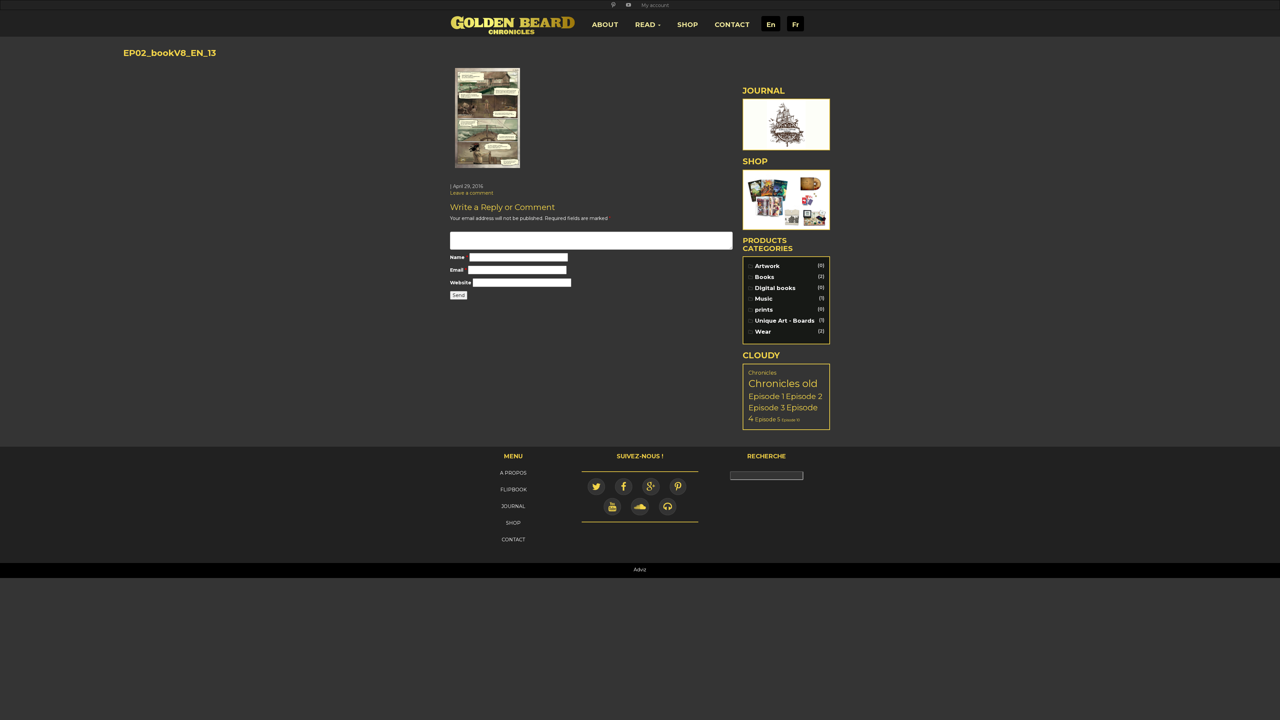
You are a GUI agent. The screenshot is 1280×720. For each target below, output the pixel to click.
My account (655, 5)
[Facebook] (623, 487)
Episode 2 (804, 396)
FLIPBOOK (513, 490)
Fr (795, 25)
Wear (763, 331)
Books (764, 277)
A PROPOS (513, 473)
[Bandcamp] (667, 506)
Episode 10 (791, 420)
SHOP (687, 25)
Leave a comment (471, 193)
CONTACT (732, 25)
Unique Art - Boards (785, 320)
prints (764, 309)
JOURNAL (513, 506)
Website (460, 283)
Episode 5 (767, 419)
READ (646, 25)
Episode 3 (766, 407)
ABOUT (605, 25)
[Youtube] (612, 506)
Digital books (775, 288)
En (770, 25)
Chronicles (762, 373)
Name (459, 257)
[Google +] (651, 486)
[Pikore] (678, 487)
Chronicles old (783, 383)
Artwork (767, 266)
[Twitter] (596, 487)
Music (764, 298)
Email (458, 270)
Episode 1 (766, 396)
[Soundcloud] (640, 506)
